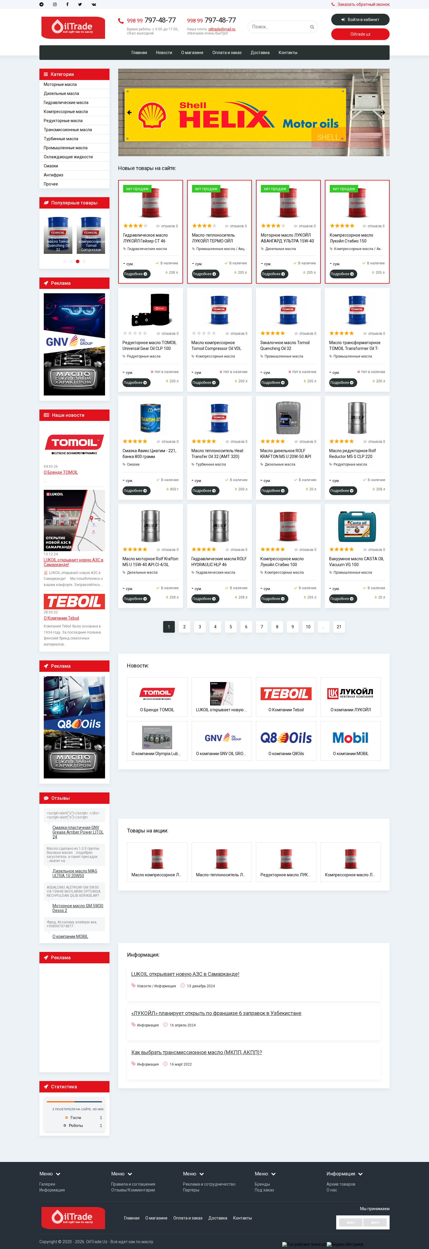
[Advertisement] (76, 1017)
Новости (164, 52)
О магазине (192, 52)
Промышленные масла (66, 147)
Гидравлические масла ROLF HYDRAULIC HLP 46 (219, 561)
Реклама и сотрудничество (209, 1184)
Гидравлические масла (66, 102)
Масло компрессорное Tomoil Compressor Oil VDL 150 (216, 345)
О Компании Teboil (61, 618)
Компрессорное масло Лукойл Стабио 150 (351, 238)
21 (339, 626)
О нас (332, 1190)
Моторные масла (60, 84)
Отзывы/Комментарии (133, 1190)
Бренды (262, 1184)
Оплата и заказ (227, 52)
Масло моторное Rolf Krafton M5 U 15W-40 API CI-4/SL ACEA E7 (150, 562)
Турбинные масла (61, 138)
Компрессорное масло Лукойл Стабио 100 (282, 561)
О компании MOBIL (70, 936)
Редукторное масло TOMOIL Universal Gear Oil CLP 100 (150, 345)
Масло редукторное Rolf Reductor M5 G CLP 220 (352, 453)
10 (308, 626)
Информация (52, 1190)
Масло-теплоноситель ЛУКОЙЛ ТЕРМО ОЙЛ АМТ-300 (213, 238)
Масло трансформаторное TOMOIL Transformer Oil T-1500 (355, 345)
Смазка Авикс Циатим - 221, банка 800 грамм (149, 453)
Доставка (260, 52)
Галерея (47, 1184)
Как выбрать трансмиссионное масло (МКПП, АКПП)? (196, 1052)
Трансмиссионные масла (68, 129)
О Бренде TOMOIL (61, 472)
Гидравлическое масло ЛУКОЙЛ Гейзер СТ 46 (145, 238)
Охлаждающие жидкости (68, 157)
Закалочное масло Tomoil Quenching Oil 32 (285, 345)
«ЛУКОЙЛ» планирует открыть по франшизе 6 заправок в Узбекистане (216, 1013)
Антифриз (53, 175)
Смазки (51, 166)
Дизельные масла (61, 93)
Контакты (288, 52)
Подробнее (134, 274)
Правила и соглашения (133, 1184)
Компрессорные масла (66, 111)
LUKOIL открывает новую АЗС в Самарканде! (73, 562)
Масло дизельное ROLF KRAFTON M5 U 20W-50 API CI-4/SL (285, 453)
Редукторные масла (63, 120)
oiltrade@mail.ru (221, 29)
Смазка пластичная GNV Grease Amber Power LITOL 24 (78, 832)
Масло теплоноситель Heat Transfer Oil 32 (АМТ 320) (217, 453)
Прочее (51, 184)
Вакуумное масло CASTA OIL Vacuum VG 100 (356, 561)
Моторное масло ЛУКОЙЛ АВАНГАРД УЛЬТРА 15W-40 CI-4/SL (287, 238)
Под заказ (264, 1190)
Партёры (191, 1190)
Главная (139, 52)
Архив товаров (341, 1184)
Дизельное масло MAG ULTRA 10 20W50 (75, 873)
